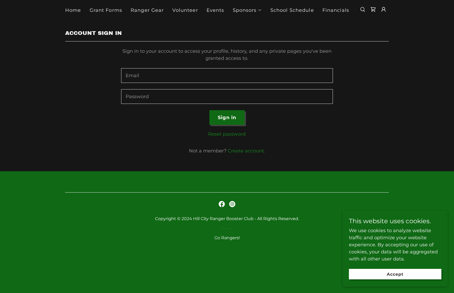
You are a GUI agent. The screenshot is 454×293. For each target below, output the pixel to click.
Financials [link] (335, 10)
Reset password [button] (227, 134)
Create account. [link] (246, 151)
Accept (395, 274)
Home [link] (73, 10)
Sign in (227, 117)
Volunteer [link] (185, 10)
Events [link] (215, 10)
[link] (373, 9)
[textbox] (227, 75)
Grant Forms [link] (106, 10)
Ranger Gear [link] (147, 10)
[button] (247, 10)
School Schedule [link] (292, 10)
